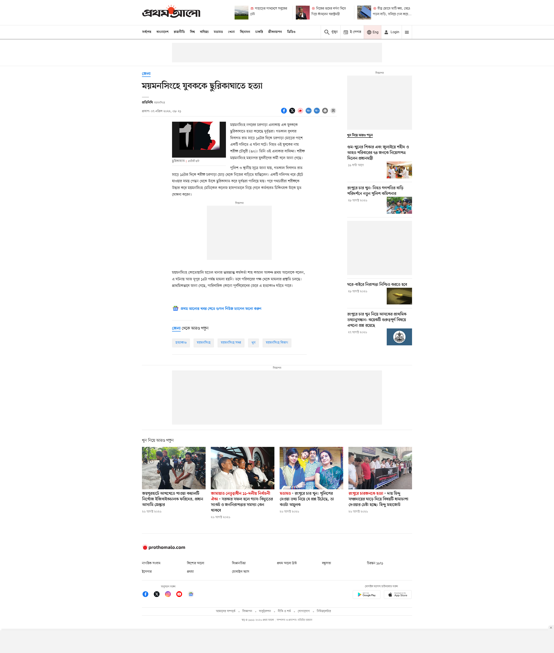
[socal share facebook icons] (284, 113)
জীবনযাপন (275, 32)
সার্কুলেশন (265, 611)
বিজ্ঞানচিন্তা (239, 563)
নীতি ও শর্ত (284, 611)
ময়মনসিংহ (204, 342)
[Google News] (191, 595)
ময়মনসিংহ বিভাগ (277, 342)
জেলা (146, 73)
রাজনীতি (179, 32)
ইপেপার (147, 571)
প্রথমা (190, 571)
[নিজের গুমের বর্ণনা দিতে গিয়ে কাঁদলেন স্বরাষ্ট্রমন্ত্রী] (303, 12)
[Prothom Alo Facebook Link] (147, 595)
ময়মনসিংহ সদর (231, 342)
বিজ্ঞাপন (247, 611)
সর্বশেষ (146, 32)
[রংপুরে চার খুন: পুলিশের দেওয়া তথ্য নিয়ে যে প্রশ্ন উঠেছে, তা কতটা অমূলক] (311, 468)
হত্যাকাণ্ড (181, 342)
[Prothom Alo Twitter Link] (158, 595)
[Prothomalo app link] (366, 595)
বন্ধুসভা (326, 563)
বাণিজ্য (204, 32)
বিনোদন (245, 32)
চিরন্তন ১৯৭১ (375, 563)
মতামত (218, 32)
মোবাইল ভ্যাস (240, 571)
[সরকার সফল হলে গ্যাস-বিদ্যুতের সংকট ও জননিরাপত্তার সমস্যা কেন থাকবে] (242, 468)
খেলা (231, 32)
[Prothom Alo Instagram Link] (170, 595)
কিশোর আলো (195, 563)
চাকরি (259, 32)
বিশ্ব (192, 32)
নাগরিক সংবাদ (151, 563)
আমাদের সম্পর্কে (225, 611)
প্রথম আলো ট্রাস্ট (287, 563)
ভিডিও (291, 32)
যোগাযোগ (304, 611)
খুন (253, 342)
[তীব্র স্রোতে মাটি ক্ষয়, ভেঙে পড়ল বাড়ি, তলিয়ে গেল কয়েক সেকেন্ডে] (364, 12)
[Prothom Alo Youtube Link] (181, 595)
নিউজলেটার (324, 611)
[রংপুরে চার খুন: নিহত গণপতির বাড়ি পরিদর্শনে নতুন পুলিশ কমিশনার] (399, 205)
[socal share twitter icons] (293, 113)
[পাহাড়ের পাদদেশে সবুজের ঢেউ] (241, 12)
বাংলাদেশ (162, 32)
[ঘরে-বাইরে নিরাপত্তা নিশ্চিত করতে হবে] (399, 296)
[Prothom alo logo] (163, 548)
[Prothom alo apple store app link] (397, 595)
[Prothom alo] (171, 12)
